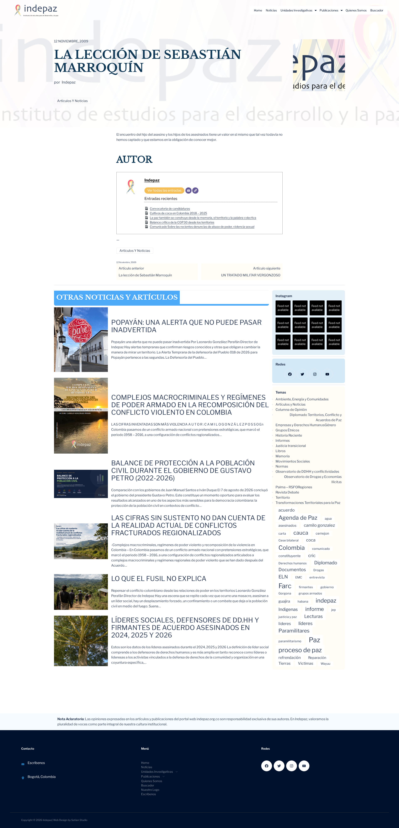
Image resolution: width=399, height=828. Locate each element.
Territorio (283, 498)
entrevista (317, 577)
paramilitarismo (289, 641)
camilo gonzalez (319, 525)
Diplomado (325, 562)
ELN (283, 577)
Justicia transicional (291, 446)
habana (303, 601)
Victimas (305, 663)
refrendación (289, 657)
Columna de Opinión (291, 410)
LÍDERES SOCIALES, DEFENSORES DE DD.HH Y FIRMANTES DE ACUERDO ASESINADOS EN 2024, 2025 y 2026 (185, 627)
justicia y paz (287, 617)
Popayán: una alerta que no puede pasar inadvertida (186, 326)
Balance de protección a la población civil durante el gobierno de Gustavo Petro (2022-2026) (183, 470)
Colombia (291, 547)
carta (282, 533)
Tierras (284, 663)
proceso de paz (300, 650)
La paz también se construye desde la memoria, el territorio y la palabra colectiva (203, 217)
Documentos (292, 569)
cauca (300, 532)
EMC (298, 577)
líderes (305, 623)
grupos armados (310, 593)
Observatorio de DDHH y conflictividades (307, 472)
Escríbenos (36, 763)
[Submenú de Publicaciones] (341, 10)
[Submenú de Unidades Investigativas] (315, 10)
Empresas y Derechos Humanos (300, 425)
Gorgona (284, 593)
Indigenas (288, 609)
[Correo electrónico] (188, 190)
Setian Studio (79, 820)
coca (310, 540)
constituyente (289, 556)
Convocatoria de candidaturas (170, 208)
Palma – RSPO (287, 487)
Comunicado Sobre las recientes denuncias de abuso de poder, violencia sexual (202, 226)
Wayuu (325, 664)
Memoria (283, 456)
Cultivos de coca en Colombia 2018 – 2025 (178, 213)
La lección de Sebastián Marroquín (145, 275)
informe (314, 609)
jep (333, 610)
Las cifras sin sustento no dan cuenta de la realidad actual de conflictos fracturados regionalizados (188, 525)
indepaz (326, 600)
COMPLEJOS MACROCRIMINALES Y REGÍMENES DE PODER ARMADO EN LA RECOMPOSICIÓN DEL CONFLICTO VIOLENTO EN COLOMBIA (190, 405)
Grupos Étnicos (287, 430)
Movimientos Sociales (293, 461)
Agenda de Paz (297, 517)
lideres (284, 623)
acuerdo (286, 510)
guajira (284, 601)
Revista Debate (287, 492)
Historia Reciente (289, 435)
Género (330, 425)
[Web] (195, 190)
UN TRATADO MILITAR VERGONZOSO (250, 275)
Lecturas (313, 616)
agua (328, 518)
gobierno (327, 587)
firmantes (306, 587)
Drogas (318, 570)
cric (311, 555)
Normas (282, 466)
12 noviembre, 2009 (126, 262)
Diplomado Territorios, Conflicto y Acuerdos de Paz (316, 417)
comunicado (321, 549)
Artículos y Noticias (72, 101)
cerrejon (322, 533)
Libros (281, 451)
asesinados (287, 525)
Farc (284, 586)
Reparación (317, 658)
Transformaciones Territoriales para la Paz (308, 503)
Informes (283, 441)
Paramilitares (293, 631)
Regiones (305, 487)
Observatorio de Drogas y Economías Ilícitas (313, 479)
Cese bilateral (288, 540)
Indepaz (152, 180)
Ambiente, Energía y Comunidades (302, 399)
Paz (314, 640)
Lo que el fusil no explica (158, 578)
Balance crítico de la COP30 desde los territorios (182, 222)
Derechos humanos (292, 563)
